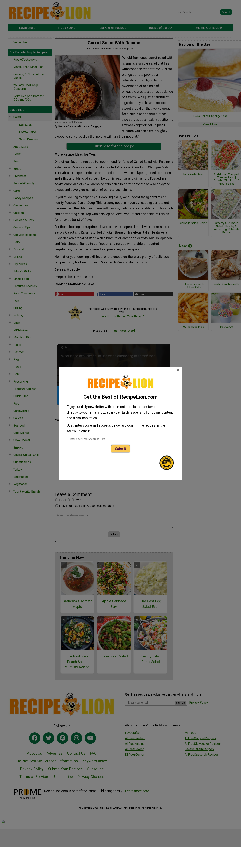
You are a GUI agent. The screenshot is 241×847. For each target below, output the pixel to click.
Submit (120, 448)
